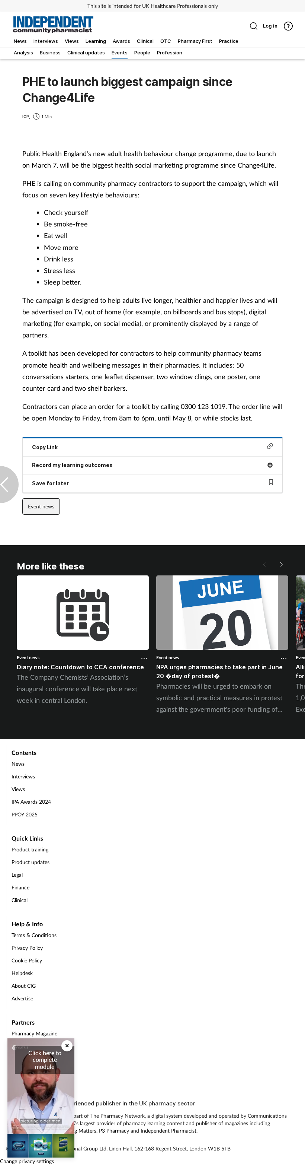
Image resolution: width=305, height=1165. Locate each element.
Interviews (23, 776)
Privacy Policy (27, 948)
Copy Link (45, 447)
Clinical (20, 900)
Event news (41, 506)
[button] (280, 564)
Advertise (22, 998)
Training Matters (30, 1046)
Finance (20, 887)
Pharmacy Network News (41, 1071)
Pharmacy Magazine (34, 1033)
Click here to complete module (44, 1059)
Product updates (30, 862)
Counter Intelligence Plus (40, 1084)
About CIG (24, 986)
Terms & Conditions (34, 935)
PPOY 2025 (25, 814)
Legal (17, 875)
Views (18, 789)
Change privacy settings (27, 1161)
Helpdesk (22, 973)
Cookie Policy (27, 960)
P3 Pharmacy (114, 1130)
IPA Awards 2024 (31, 802)
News (18, 764)
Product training (30, 849)
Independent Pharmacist (168, 1130)
